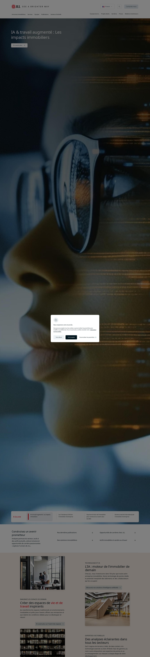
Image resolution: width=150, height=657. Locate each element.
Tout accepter (71, 337)
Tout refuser (59, 337)
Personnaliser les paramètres (88, 337)
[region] (75, 328)
